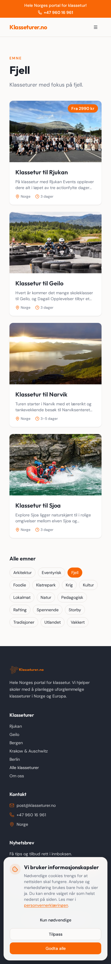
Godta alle (56, 948)
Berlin (14, 759)
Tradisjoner (23, 622)
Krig (69, 585)
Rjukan (15, 726)
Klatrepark (46, 585)
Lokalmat (21, 597)
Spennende (48, 609)
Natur (46, 597)
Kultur (88, 585)
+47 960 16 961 (58, 12)
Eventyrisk (51, 572)
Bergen (16, 742)
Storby (75, 609)
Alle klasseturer (24, 767)
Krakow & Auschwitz (28, 751)
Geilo (14, 734)
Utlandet (52, 622)
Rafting (20, 609)
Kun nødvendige (55, 920)
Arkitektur (22, 572)
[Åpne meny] (96, 27)
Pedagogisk (72, 597)
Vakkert (78, 622)
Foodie (19, 585)
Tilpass (55, 934)
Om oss (16, 775)
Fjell (74, 572)
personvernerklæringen (46, 905)
